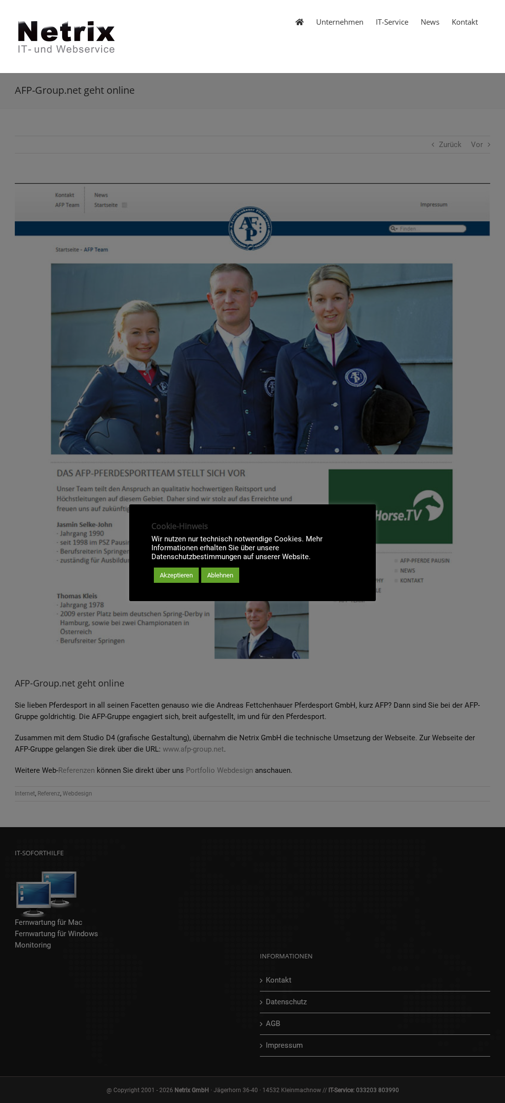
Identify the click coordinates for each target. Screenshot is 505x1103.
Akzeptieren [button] (176, 575)
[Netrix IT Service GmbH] (299, 21)
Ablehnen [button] (220, 575)
